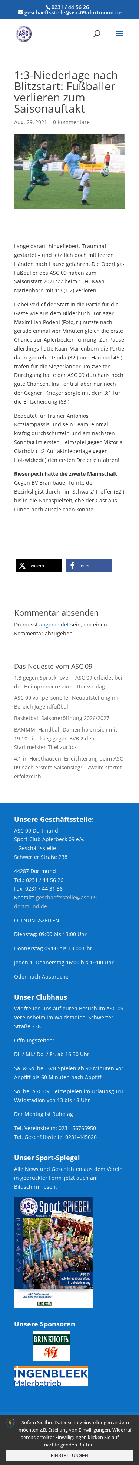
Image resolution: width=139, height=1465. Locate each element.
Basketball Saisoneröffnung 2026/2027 (61, 718)
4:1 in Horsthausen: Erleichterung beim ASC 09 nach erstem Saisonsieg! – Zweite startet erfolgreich (68, 767)
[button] (39, 565)
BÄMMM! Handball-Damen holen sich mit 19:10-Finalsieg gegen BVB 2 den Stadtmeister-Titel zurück (65, 738)
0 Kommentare (71, 122)
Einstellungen (69, 1455)
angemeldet (54, 624)
